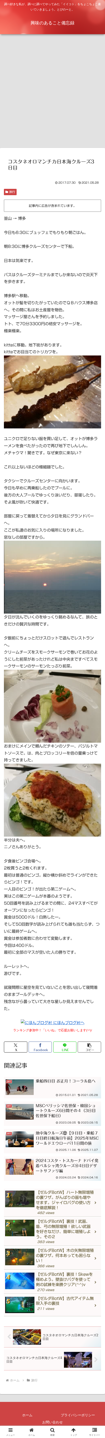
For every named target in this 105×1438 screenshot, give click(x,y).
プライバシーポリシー (78, 1415)
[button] (89, 1047)
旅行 (12, 191)
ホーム (27, 1415)
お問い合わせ (52, 1422)
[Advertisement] (52, 92)
